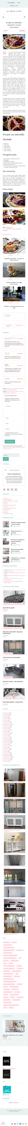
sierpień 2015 (7, 759)
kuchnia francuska (9, 968)
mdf (17, 973)
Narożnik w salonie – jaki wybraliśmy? (13, 681)
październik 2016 (7, 741)
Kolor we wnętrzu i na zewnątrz (11, 501)
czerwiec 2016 (7, 745)
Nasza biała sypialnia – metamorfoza (13, 702)
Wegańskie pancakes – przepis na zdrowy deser (14, 259)
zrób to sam (7, 1002)
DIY (20, 958)
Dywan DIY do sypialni (8, 608)
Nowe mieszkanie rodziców (10, 505)
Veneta (6, 994)
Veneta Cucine (14, 994)
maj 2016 (6, 747)
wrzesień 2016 (7, 742)
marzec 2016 (7, 750)
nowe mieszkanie (8, 978)
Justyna (6, 30)
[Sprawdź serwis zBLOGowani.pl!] (14, 1102)
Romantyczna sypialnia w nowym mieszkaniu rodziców (17, 541)
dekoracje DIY (8, 952)
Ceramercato (7, 581)
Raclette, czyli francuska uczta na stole (14, 307)
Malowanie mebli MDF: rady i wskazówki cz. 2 (14, 782)
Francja (5, 498)
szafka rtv (15, 989)
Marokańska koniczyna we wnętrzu (11, 854)
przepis (13, 229)
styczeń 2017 (7, 737)
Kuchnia (22, 30)
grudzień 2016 (7, 738)
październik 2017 (7, 724)
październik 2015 (7, 757)
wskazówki (7, 999)
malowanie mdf (17, 971)
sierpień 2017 (7, 727)
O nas (18, 2)
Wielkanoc (6, 512)
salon (5, 986)
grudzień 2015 (7, 754)
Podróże (6, 506)
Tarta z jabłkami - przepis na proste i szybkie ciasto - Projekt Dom (13, 392)
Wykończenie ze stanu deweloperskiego (13, 885)
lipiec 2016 (6, 744)
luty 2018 (6, 720)
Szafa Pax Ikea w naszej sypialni (11, 657)
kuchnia (19, 965)
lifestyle (20, 968)
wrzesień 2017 (7, 725)
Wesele (5, 511)
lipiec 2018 (6, 715)
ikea (5, 963)
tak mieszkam (7, 992)
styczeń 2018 (7, 721)
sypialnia (6, 989)
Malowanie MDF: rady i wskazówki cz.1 (12, 798)
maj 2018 (6, 717)
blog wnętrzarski (9, 950)
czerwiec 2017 (7, 730)
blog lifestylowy (9, 947)
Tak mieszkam (7, 509)
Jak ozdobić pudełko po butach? (11, 912)
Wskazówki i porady (8, 513)
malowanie (7, 971)
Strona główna (11, 2)
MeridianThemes (14, 1111)
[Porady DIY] (6, 1094)
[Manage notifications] (3, 1123)
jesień (11, 963)
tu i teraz (17, 992)
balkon (14, 942)
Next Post (20, 325)
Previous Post (9, 326)
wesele (6, 997)
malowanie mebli (8, 973)
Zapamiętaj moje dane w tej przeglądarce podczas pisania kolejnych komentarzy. (14, 434)
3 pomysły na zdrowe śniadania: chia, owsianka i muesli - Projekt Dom (13, 389)
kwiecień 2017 (7, 733)
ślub (5, 1007)
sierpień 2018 (7, 714)
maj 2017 (6, 731)
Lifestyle (6, 503)
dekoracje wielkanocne (10, 955)
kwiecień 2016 (7, 748)
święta (11, 1007)
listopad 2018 (7, 713)
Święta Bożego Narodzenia (10, 508)
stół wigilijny (14, 986)
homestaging (14, 960)
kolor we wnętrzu (9, 965)
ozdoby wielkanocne (9, 981)
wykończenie (16, 999)
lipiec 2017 (6, 728)
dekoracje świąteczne (10, 958)
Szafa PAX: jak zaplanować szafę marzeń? (13, 898)
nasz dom (16, 976)
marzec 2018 (7, 718)
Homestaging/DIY (8, 499)
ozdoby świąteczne (9, 984)
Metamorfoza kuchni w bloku (10, 934)
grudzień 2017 (7, 723)
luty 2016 (6, 751)
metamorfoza (7, 976)
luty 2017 (6, 735)
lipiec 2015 (6, 761)
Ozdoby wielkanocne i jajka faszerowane (14, 283)
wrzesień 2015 (7, 758)
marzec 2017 (7, 734)
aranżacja (6, 942)
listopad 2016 (7, 740)
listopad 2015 (7, 755)
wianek (12, 997)
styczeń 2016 (7, 752)
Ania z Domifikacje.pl (11, 338)
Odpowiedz (20, 338)
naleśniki (8, 229)
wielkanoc (20, 997)
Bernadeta (6, 578)
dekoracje (20, 950)
